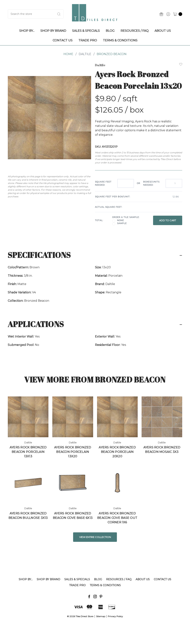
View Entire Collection (95, 537)
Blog (98, 579)
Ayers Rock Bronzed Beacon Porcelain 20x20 (117, 452)
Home (68, 54)
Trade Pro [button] (87, 40)
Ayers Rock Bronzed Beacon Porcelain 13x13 (28, 452)
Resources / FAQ (119, 579)
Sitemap (100, 616)
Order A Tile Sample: (126, 217)
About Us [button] (163, 30)
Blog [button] (110, 30)
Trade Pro (77, 585)
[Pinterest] (101, 596)
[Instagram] (95, 596)
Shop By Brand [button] (53, 30)
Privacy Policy (115, 616)
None (120, 220)
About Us (143, 579)
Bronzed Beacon (112, 54)
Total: (99, 220)
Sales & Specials (77, 579)
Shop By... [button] (27, 30)
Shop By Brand (48, 579)
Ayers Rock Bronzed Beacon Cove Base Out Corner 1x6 (117, 518)
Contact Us (162, 579)
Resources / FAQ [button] (135, 30)
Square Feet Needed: (103, 183)
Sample (122, 223)
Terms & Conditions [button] (120, 40)
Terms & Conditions (105, 585)
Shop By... (26, 579)
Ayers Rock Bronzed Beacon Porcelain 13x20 (72, 452)
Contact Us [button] (63, 40)
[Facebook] (89, 596)
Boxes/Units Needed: (151, 183)
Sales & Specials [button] (86, 30)
